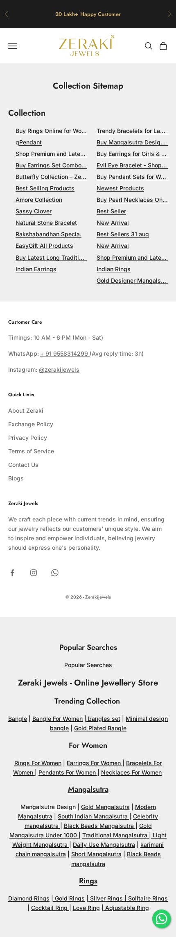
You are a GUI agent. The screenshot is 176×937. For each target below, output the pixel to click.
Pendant (30, 142)
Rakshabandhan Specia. (48, 234)
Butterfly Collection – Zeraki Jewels (64, 176)
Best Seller (111, 211)
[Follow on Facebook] (12, 573)
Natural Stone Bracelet (46, 222)
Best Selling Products (45, 188)
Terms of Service (31, 451)
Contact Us (23, 464)
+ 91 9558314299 (65, 353)
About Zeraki (25, 410)
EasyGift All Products (44, 245)
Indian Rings (114, 268)
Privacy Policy (27, 437)
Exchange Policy (30, 424)
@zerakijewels (59, 369)
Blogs (16, 478)
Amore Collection (39, 199)
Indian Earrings (36, 268)
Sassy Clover (34, 211)
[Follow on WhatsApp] (55, 573)
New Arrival (113, 222)
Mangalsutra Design (48, 806)
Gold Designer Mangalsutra (134, 280)
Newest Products (120, 188)
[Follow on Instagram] (33, 573)
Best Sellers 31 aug (123, 234)
